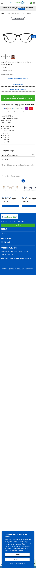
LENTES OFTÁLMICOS (9, 199)
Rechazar (17, 559)
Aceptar (17, 554)
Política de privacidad (16, 550)
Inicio (2, 13)
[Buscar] (30, 3)
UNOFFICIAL (9, 64)
